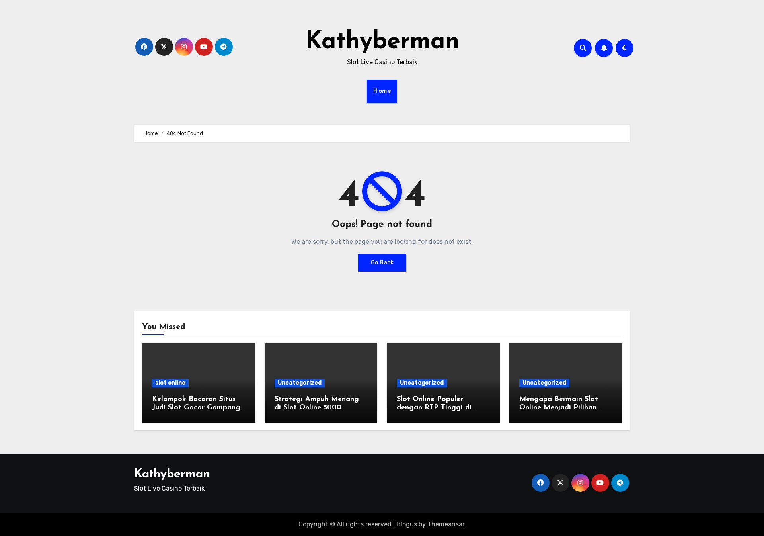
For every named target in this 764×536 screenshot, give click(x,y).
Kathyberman (382, 42)
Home (382, 91)
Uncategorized (300, 383)
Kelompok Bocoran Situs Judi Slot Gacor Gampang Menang (196, 408)
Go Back (382, 262)
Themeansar (445, 524)
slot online (170, 383)
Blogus (406, 524)
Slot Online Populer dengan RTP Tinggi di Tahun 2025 (434, 408)
